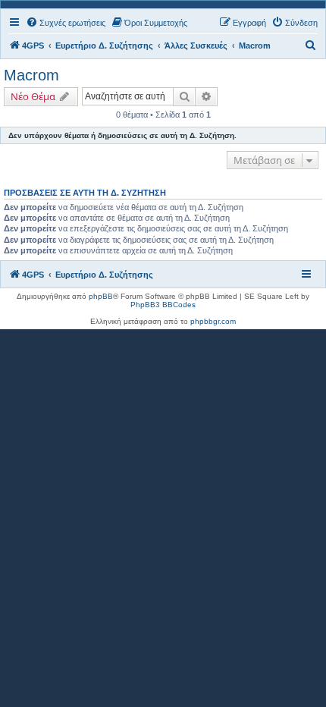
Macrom (31, 75)
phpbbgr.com (213, 321)
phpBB (101, 296)
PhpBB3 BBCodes (163, 304)
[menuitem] (65, 23)
